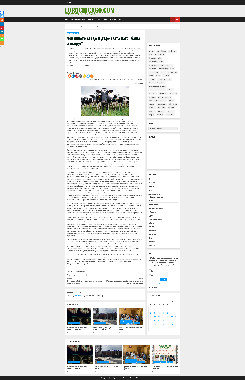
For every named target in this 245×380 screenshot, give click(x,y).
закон (162, 90)
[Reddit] (69, 76)
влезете (78, 296)
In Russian (151, 186)
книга (160, 97)
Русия (151, 76)
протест (152, 111)
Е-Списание (152, 212)
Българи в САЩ (155, 58)
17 (155, 321)
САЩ (158, 76)
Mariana (71, 65)
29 (176, 325)
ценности (82, 275)
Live (177, 19)
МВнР (163, 72)
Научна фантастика (156, 197)
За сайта (98, 19)
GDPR (105, 19)
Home (66, 19)
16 (150, 321)
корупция (153, 101)
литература (152, 230)
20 (167, 321)
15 (176, 317)
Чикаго (152, 79)
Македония (172, 72)
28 (172, 325)
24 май (151, 51)
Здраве (150, 216)
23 (150, 325)
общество (75, 275)
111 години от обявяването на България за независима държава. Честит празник (124, 280)
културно (162, 101)
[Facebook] (2, 12)
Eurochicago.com (90, 9)
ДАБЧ (151, 72)
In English (172, 51)
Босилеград (159, 55)
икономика (163, 93)
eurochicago (161, 51)
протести (161, 111)
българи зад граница (127, 323)
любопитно (152, 234)
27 (167, 325)
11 (159, 317)
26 (163, 325)
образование (161, 104)
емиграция (153, 90)
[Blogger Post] (80, 76)
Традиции (151, 245)
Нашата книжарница (78, 19)
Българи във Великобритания (160, 65)
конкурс (168, 97)
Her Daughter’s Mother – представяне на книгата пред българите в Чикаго (85, 280)
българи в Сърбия (164, 79)
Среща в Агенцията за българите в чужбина (131, 316)
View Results (163, 284)
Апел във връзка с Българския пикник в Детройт (165, 354)
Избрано (151, 223)
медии (171, 101)
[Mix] (2, 35)
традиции (169, 115)
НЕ (152, 276)
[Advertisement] (162, 155)
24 (155, 325)
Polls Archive (152, 288)
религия (171, 111)
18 (159, 321)
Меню (89, 19)
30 (150, 329)
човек (89, 275)
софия (151, 115)
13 (167, 317)
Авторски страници (72, 33)
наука (151, 104)
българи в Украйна (156, 83)
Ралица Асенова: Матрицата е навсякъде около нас (79, 316)
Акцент (150, 201)
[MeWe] (2, 32)
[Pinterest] (77, 76)
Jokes (150, 190)
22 (176, 321)
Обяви (150, 238)
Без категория (153, 204)
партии (152, 108)
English (121, 19)
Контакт (113, 19)
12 (163, 317)
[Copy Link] (84, 76)
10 (155, 317)
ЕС (157, 72)
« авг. (150, 332)
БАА (150, 55)
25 (159, 325)
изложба (152, 93)
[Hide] (1, 47)
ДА (152, 271)
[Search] (167, 19)
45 (149, 179)
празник (171, 108)
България (152, 69)
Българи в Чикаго (156, 62)
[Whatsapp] (2, 39)
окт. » (176, 332)
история (152, 97)
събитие (160, 115)
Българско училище (166, 69)
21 (172, 321)
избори (170, 90)
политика (136, 323)
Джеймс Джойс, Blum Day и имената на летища (105, 316)
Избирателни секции (155, 219)
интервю (173, 93)
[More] (92, 76)
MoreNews (130, 378)
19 (163, 321)
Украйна (166, 76)
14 (172, 317)
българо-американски (157, 86)
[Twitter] (88, 76)
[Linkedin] (73, 76)
